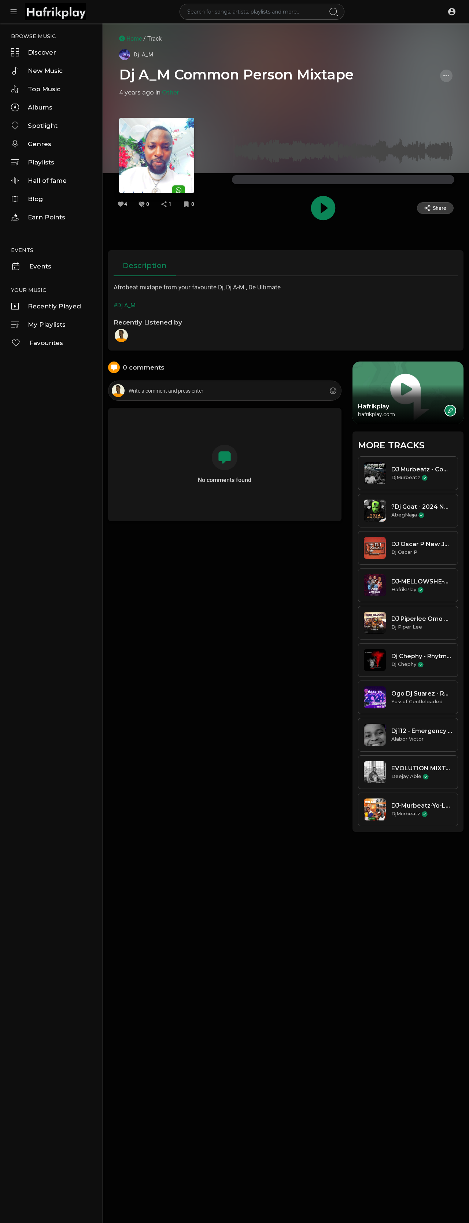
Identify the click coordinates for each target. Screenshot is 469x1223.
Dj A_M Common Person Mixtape (236, 74)
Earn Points (46, 217)
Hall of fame (47, 180)
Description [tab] (145, 265)
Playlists (41, 162)
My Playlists (47, 324)
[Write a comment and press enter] (224, 391)
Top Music (44, 89)
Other (170, 92)
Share (439, 208)
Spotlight (43, 125)
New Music (45, 70)
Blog (35, 199)
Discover (42, 52)
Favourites (46, 342)
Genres (39, 144)
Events (40, 266)
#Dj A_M (125, 305)
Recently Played (54, 306)
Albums (40, 107)
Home (133, 38)
